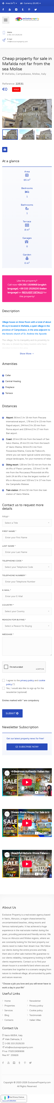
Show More (26, 353)
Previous (10, 117)
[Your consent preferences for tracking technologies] (5, 1098)
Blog (6, 1015)
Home (7, 1001)
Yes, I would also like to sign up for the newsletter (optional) (25, 690)
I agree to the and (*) (25, 682)
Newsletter (35, 1001)
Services (8, 1010)
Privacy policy (36, 1005)
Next (43, 117)
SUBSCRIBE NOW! (28, 746)
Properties (9, 1005)
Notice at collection (9, 1101)
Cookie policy (36, 1010)
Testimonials (35, 1015)
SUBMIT (11, 713)
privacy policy (27, 680)
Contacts (8, 1020)
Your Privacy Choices (16, 1097)
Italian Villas (35, 1020)
